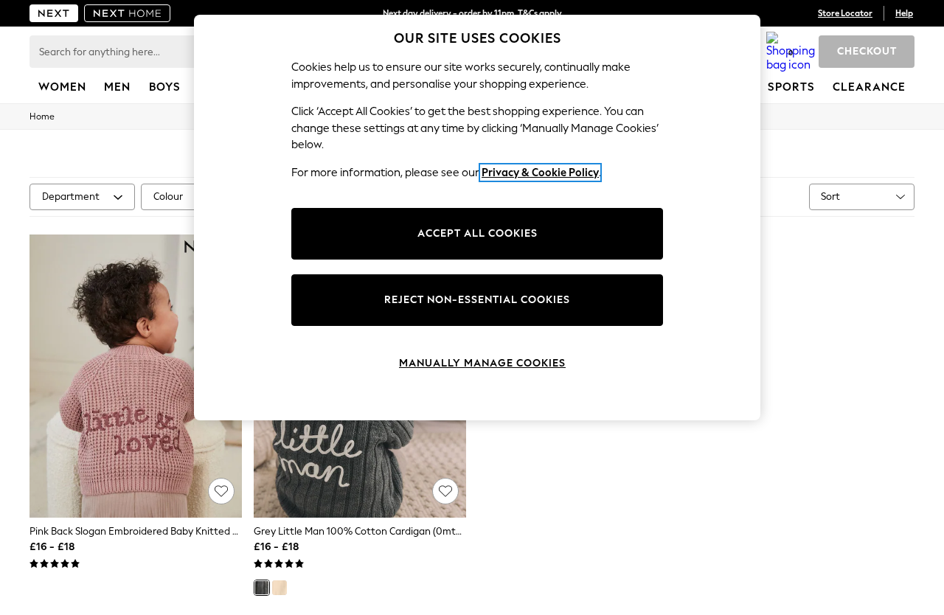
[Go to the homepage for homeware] (127, 13)
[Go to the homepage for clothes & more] (54, 13)
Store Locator (845, 13)
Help (904, 13)
